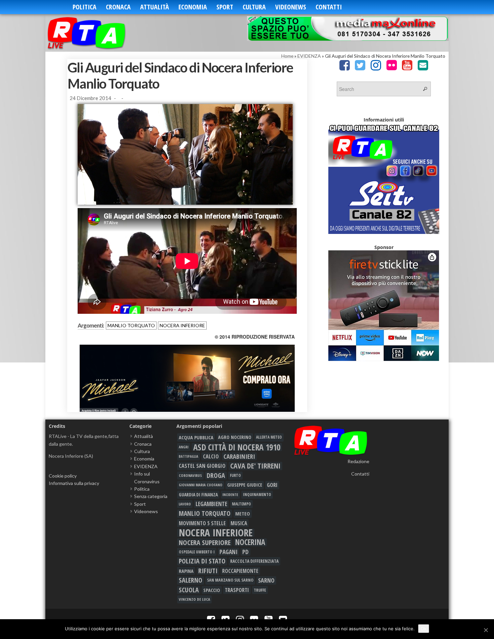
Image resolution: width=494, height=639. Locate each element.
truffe (260, 590)
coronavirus (190, 475)
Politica (84, 6)
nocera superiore (205, 542)
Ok (423, 628)
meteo (242, 513)
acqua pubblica (196, 437)
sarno (266, 580)
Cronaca (118, 6)
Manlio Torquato (131, 325)
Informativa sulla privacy (74, 483)
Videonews (290, 6)
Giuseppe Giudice (244, 485)
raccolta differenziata (254, 561)
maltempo (241, 504)
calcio (211, 456)
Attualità (154, 6)
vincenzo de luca (194, 599)
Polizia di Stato (202, 561)
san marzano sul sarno (230, 580)
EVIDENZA (309, 56)
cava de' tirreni (255, 466)
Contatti (329, 6)
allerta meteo (269, 437)
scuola (189, 590)
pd (245, 552)
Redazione (358, 461)
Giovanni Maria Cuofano (200, 484)
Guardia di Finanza (198, 494)
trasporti (237, 590)
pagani (228, 552)
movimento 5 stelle (202, 523)
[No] (485, 630)
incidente (230, 494)
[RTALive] (96, 32)
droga (216, 476)
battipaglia (188, 456)
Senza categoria (150, 496)
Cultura (254, 6)
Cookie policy (63, 476)
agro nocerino (234, 437)
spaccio (211, 590)
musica (239, 523)
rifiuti (207, 571)
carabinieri (239, 456)
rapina (186, 571)
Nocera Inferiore (182, 325)
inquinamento (257, 494)
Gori (272, 485)
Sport (224, 6)
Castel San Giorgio (202, 466)
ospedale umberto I (197, 551)
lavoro (185, 503)
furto (235, 475)
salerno (190, 580)
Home (287, 56)
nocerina (250, 542)
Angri (184, 446)
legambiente (211, 504)
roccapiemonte (240, 571)
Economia (192, 6)
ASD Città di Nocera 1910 (236, 447)
